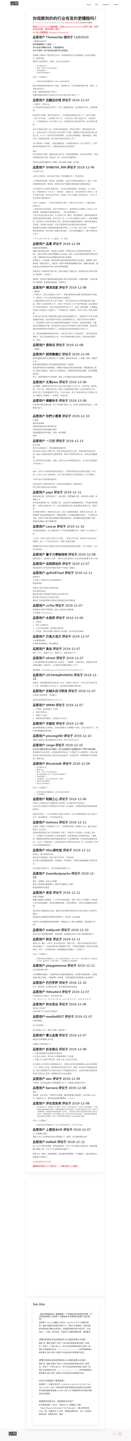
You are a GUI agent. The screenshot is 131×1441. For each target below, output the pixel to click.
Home (89, 4)
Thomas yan (39, 23)
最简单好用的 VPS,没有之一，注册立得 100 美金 (55, 1166)
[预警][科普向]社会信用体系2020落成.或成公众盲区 (62, 1339)
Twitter (116, 4)
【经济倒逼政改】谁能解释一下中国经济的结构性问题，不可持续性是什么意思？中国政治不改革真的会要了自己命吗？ (65, 1316)
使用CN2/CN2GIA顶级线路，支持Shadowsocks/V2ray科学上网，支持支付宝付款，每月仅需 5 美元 (65, 27)
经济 (73, 23)
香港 (77, 23)
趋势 (66, 23)
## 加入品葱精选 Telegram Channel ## (50, 32)
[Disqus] (65, 1211)
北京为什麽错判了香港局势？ (52, 1380)
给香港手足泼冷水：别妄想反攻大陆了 (56, 1401)
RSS (96, 4)
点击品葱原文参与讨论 (42, 1161)
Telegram (105, 4)
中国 (70, 23)
